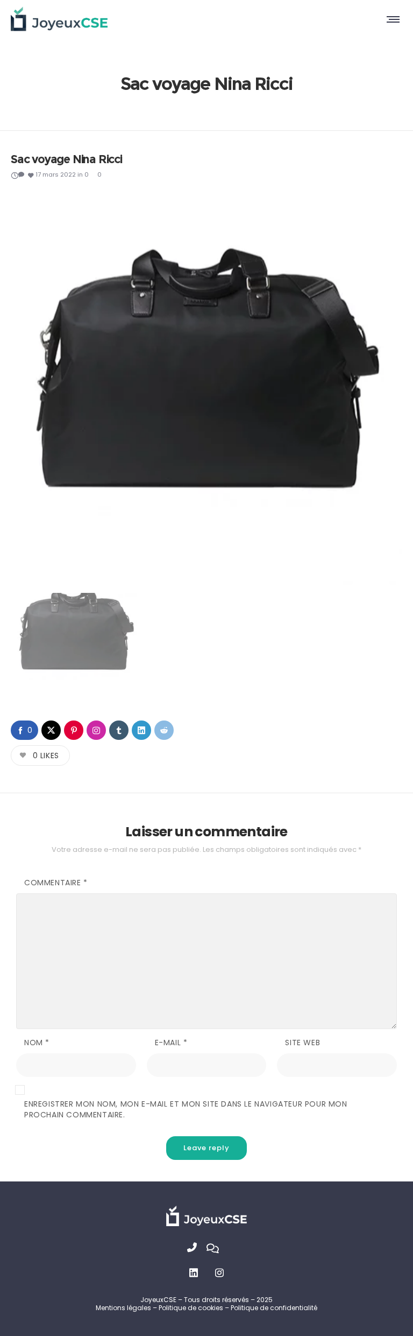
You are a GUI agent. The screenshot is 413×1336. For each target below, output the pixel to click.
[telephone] (196, 1249)
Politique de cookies (192, 1307)
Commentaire (56, 882)
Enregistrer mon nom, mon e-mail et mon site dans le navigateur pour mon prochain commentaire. (185, 1109)
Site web (302, 1042)
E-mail (171, 1042)
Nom (36, 1042)
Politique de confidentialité (274, 1307)
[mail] (216, 1249)
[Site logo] (59, 19)
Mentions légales (123, 1307)
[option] (206, 389)
